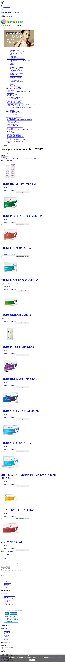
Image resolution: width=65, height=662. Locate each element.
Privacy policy (19, 570)
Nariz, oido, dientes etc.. (16, 76)
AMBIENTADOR (11, 118)
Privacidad (6, 601)
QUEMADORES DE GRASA (15, 97)
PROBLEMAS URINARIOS (14, 135)
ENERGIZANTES (12, 94)
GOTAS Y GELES (12, 114)
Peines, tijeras (13, 57)
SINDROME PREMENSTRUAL (15, 137)
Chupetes (12, 63)
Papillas (12, 84)
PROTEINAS (10, 95)
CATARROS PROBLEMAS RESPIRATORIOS (19, 120)
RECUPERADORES (12, 98)
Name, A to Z (9, 158)
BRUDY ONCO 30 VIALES (16, 314)
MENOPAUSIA (11, 132)
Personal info (7, 631)
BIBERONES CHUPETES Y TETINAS (18, 60)
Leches (12, 83)
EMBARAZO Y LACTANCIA (16, 66)
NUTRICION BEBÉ (13, 80)
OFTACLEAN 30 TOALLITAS (17, 510)
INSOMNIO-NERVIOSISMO (15, 127)
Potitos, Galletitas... (15, 86)
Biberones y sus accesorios (17, 61)
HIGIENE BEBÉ (12, 71)
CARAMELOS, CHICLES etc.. (15, 103)
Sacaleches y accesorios (16, 70)
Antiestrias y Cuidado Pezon (17, 67)
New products (7, 583)
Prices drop (6, 581)
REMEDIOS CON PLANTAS (13, 117)
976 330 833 (6, 7)
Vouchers (6, 638)
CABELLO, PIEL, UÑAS (14, 101)
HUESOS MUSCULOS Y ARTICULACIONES (19, 129)
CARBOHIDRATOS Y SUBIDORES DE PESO (19, 91)
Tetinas (12, 64)
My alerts (6, 639)
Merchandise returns (9, 632)
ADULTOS (13, 108)
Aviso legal (6, 597)
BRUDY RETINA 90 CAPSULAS (19, 379)
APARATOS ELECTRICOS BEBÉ (16, 59)
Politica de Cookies (8, 604)
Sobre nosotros (7, 600)
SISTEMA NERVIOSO (13, 138)
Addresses (6, 636)
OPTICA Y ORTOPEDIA (12, 111)
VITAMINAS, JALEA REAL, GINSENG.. (19, 107)
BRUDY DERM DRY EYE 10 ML (19, 184)
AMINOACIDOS (11, 90)
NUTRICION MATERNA (14, 87)
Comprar (22, 192)
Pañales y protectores (15, 77)
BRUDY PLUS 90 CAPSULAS (17, 346)
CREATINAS (10, 93)
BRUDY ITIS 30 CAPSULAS (16, 248)
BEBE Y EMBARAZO (11, 49)
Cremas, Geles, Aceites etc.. (17, 73)
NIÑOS (12, 110)
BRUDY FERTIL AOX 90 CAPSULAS (22, 216)
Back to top (4, 561)
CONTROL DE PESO (13, 122)
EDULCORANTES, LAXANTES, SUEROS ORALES (21, 104)
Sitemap (6, 587)
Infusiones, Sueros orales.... (17, 81)
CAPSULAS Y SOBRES (13, 112)
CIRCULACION (11, 121)
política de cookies (56, 657)
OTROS (9, 115)
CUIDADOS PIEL (12, 124)
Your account (5, 625)
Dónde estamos (7, 603)
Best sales (6, 584)
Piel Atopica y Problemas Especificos (19, 78)
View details (12, 190)
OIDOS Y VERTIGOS (13, 134)
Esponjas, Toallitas (15, 74)
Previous (6, 554)
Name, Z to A (16, 158)
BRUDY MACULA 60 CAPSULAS (20, 280)
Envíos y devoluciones (9, 596)
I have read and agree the (12, 570)
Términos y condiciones (10, 598)
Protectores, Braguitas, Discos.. (18, 69)
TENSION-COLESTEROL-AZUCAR (17, 139)
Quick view (4, 190)
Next (5, 558)
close (32, 660)
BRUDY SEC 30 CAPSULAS (16, 443)
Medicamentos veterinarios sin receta (13, 610)
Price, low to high (25, 158)
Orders (5, 633)
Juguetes (12, 54)
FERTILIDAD (11, 128)
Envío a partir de (10, 12)
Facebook (6, 572)
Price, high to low (34, 158)
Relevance (4, 157)
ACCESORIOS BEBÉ (14, 50)
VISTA (9, 142)
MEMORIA (10, 131)
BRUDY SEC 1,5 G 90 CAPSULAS (20, 411)
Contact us (3, 1)
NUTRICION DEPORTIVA (12, 88)
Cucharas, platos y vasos (16, 53)
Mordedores (13, 56)
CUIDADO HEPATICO (13, 125)
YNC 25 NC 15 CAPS (12, 542)
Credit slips (6, 635)
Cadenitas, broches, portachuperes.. (19, 52)
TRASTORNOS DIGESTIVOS (15, 141)
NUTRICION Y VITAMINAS (13, 100)
